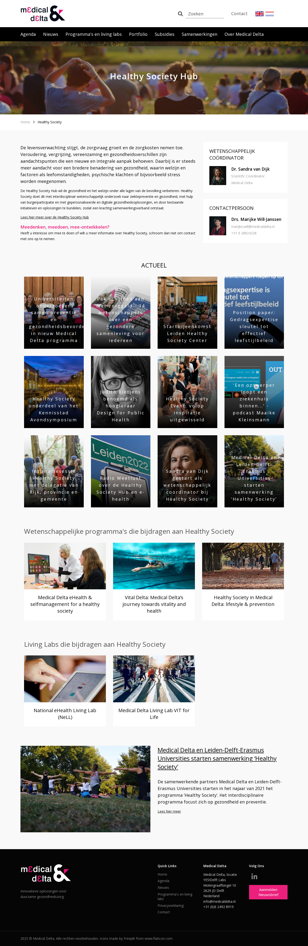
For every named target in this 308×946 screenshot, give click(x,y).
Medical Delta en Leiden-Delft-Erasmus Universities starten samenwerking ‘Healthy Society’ (217, 758)
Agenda (28, 34)
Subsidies (164, 34)
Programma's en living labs (93, 34)
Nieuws (50, 34)
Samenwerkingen (199, 34)
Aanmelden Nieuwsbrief (268, 892)
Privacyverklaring (171, 905)
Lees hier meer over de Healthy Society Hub (54, 217)
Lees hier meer (169, 811)
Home (25, 122)
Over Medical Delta (244, 34)
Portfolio (138, 34)
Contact (239, 13)
